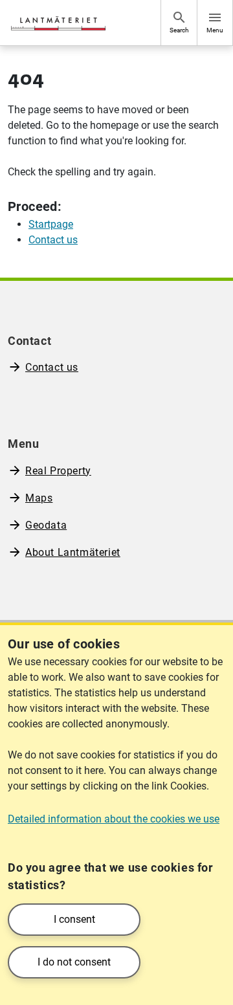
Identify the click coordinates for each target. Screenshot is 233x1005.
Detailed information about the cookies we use (113, 819)
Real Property (58, 471)
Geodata (46, 525)
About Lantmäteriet (72, 552)
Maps (38, 498)
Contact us (51, 367)
